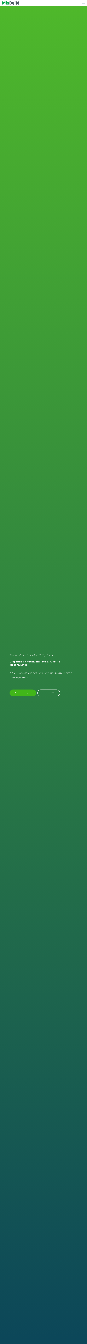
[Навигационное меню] (83, 3)
